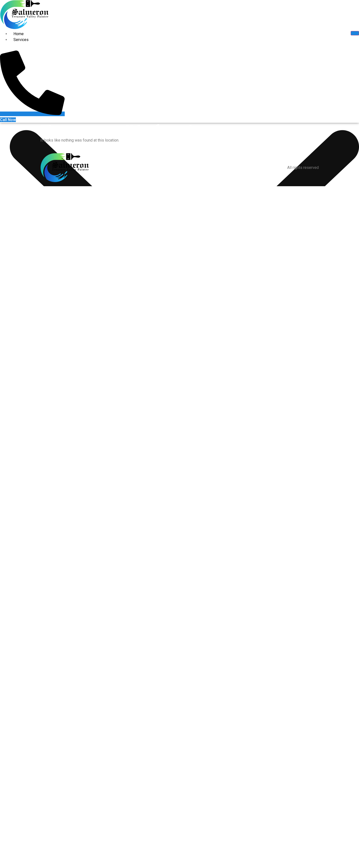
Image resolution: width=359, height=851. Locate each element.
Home (18, 33)
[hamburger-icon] (355, 33)
